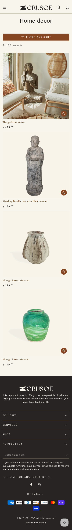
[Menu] (4, 7)
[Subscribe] (67, 455)
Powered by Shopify (36, 522)
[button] (58, 7)
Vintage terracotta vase (16, 280)
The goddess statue (14, 122)
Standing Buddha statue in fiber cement (25, 201)
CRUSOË (30, 518)
